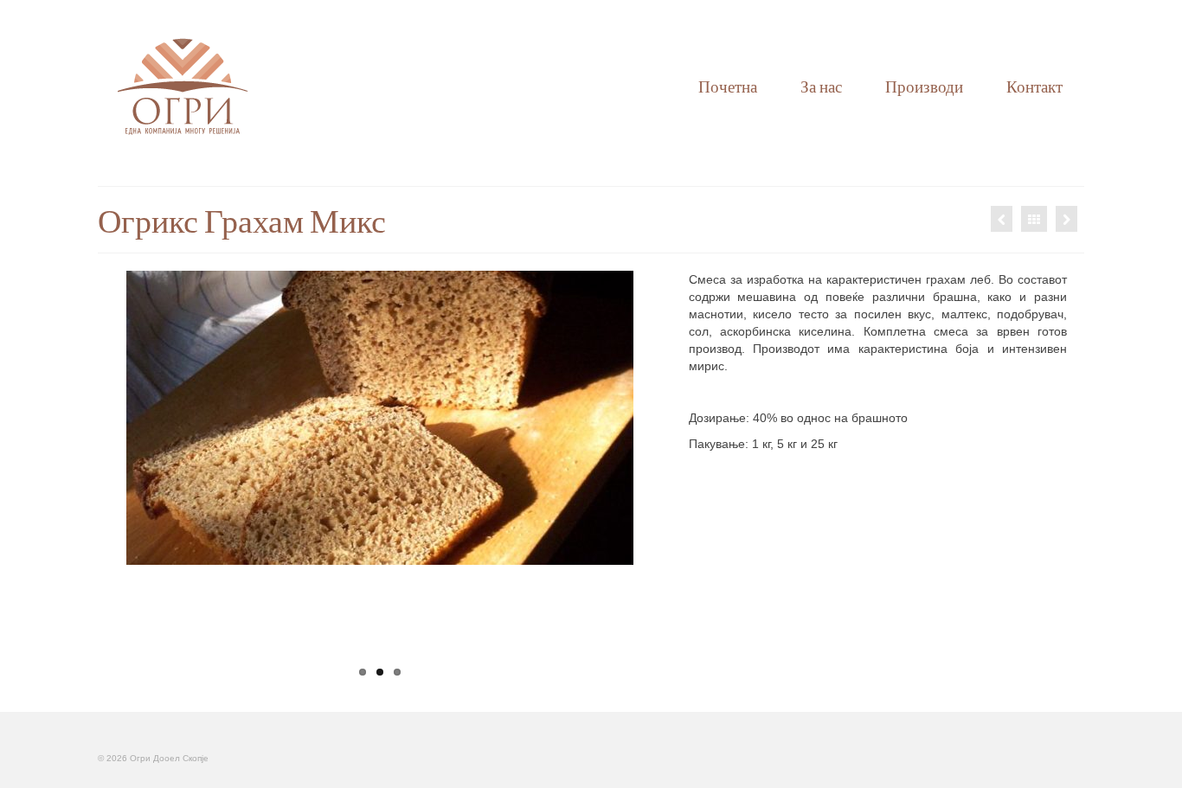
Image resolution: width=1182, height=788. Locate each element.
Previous (111, 478)
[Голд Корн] (1001, 219)
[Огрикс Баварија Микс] (1066, 219)
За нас (821, 86)
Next (648, 478)
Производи (924, 86)
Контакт (1034, 86)
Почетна (727, 86)
